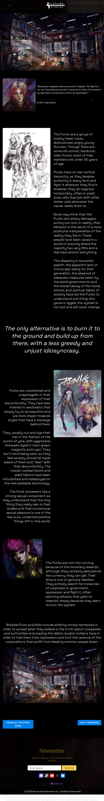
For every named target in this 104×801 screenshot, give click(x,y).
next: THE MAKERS (89, 722)
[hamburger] (10, 5)
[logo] (56, 5)
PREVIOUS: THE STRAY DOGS (18, 724)
